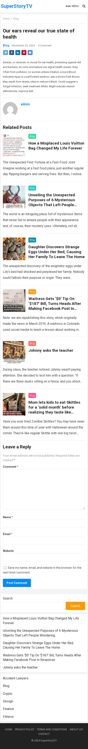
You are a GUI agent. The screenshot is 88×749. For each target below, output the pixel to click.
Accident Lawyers (15, 678)
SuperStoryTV (16, 6)
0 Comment (45, 45)
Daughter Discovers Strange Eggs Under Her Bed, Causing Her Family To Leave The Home (56, 252)
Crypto (7, 694)
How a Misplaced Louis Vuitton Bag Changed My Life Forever (56, 145)
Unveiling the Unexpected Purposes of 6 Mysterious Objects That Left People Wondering (51, 202)
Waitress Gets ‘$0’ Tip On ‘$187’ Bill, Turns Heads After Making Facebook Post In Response (54, 306)
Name (8, 517)
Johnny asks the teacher (50, 350)
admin (25, 104)
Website (8, 551)
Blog (16, 18)
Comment (10, 466)
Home (6, 18)
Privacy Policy (24, 729)
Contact (44, 733)
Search (8, 598)
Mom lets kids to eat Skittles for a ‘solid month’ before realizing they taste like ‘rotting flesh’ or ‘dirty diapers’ (55, 409)
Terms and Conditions (52, 729)
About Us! (76, 729)
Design (8, 701)
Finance (8, 709)
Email (7, 534)
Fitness (8, 717)
